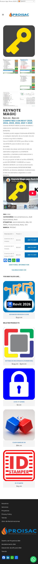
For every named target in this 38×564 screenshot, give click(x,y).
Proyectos (5, 511)
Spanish (22, 1)
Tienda (4, 518)
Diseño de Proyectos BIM (11, 541)
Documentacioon (21, 217)
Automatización (19, 222)
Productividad (13, 225)
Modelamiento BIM (9, 544)
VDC (26, 225)
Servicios (5, 507)
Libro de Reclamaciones (11, 521)
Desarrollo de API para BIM (11, 548)
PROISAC (13, 227)
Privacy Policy (7, 514)
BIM (27, 222)
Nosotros (5, 503)
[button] (33, 559)
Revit (15, 219)
